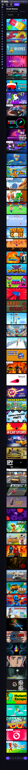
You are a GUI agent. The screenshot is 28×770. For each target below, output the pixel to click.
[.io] (2, 46)
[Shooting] (2, 51)
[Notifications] (11, 4)
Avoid (12, 6)
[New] (2, 12)
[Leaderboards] (2, 25)
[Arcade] (2, 33)
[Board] (2, 36)
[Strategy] (2, 59)
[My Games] (6, 4)
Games (8, 6)
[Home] (2, 7)
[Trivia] (2, 62)
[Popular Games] (2, 14)
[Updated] (2, 17)
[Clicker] (2, 41)
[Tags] (2, 68)
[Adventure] (2, 31)
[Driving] (2, 44)
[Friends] (2, 4)
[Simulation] (2, 54)
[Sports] (2, 56)
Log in (17, 4)
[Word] (2, 64)
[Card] (2, 39)
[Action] (2, 28)
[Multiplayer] (2, 22)
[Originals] (2, 19)
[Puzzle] (2, 49)
